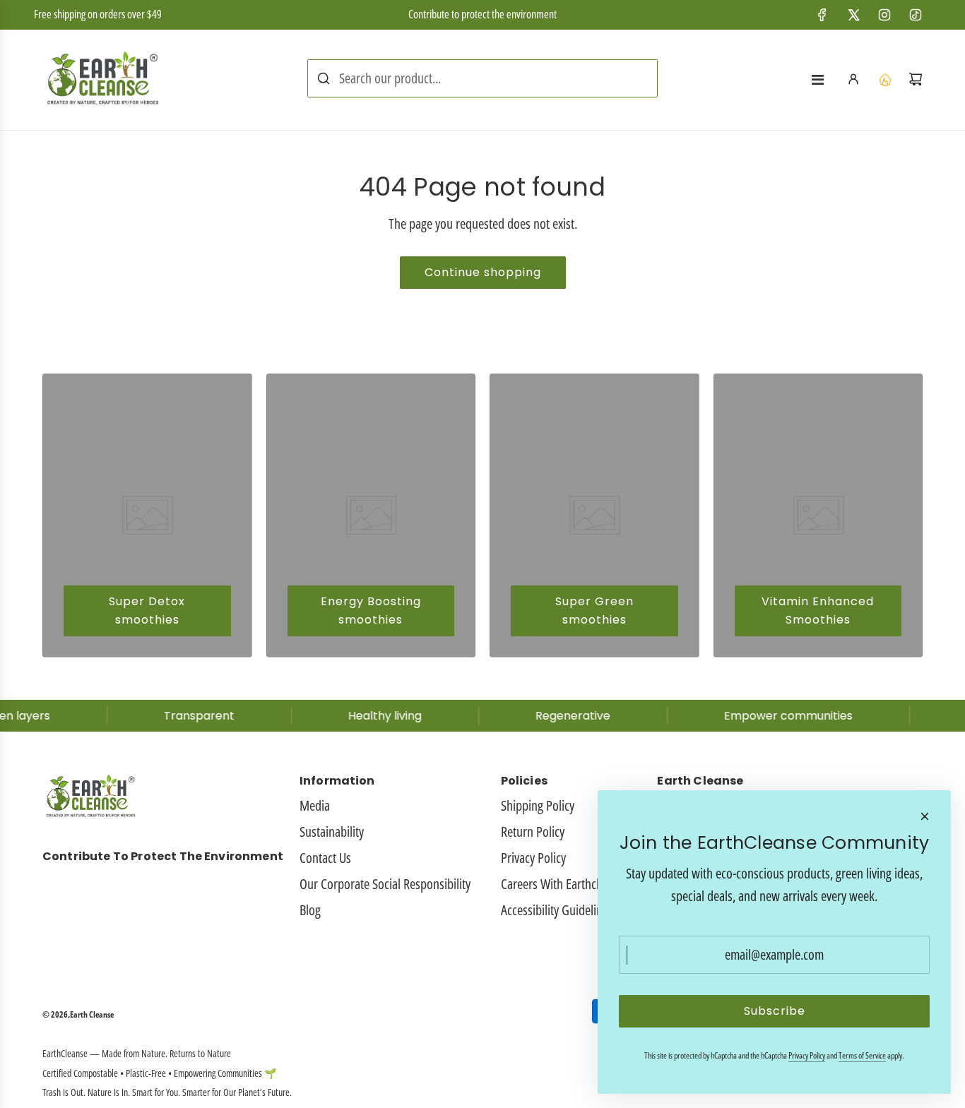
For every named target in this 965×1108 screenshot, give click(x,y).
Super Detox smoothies (147, 610)
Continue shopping (483, 272)
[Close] (924, 816)
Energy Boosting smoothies (371, 610)
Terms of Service (862, 1055)
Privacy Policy (806, 1055)
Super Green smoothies (594, 610)
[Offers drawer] (884, 79)
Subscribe (774, 1011)
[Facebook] (822, 15)
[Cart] (915, 79)
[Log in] (853, 79)
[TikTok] (915, 15)
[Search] (323, 78)
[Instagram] (884, 15)
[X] (853, 15)
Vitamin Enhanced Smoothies (818, 610)
